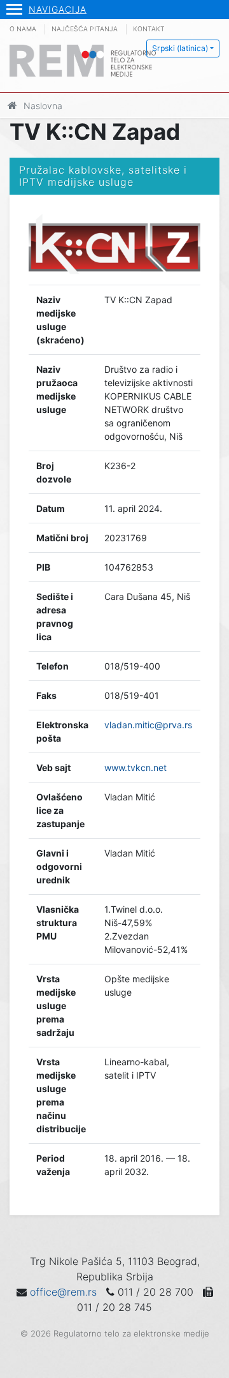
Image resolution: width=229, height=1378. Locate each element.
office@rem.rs (63, 1291)
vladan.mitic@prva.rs (148, 724)
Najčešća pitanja (85, 29)
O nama (23, 29)
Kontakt (149, 29)
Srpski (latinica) (180, 48)
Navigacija (58, 9)
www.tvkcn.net (135, 767)
